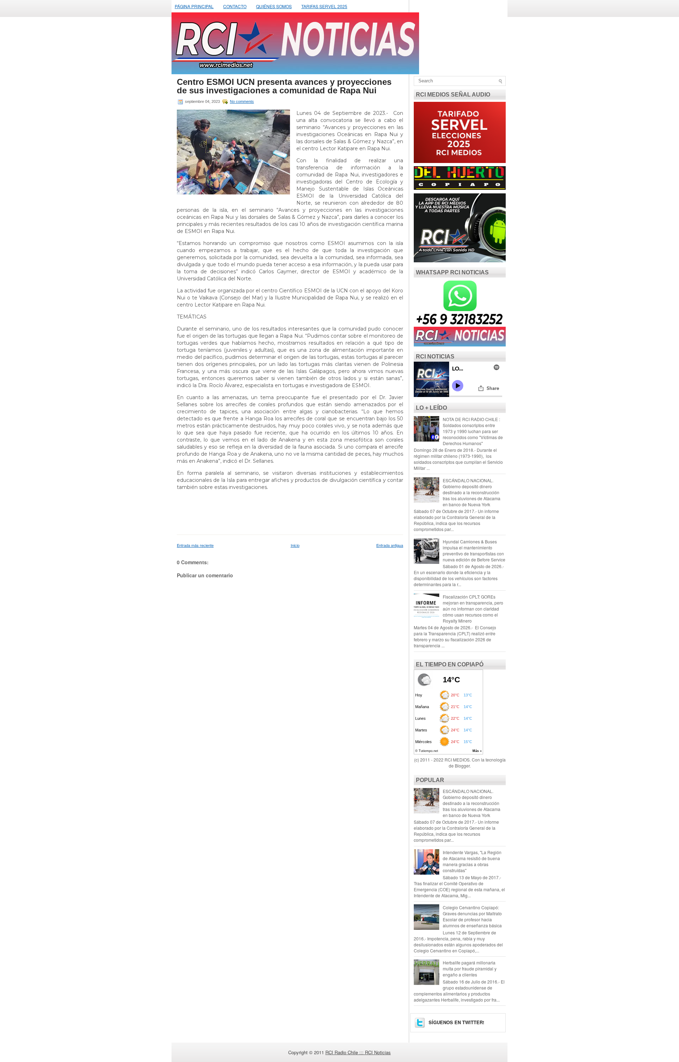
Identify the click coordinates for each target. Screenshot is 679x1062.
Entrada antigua (389, 545)
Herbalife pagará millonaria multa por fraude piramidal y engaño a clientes (470, 968)
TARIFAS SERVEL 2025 (324, 6)
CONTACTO (234, 6)
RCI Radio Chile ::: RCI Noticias (358, 1052)
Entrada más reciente (195, 545)
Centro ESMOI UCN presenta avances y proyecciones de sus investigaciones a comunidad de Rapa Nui (284, 86)
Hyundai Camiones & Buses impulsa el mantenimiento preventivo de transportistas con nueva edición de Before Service (474, 550)
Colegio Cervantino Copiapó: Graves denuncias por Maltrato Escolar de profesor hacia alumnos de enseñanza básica (472, 916)
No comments (242, 101)
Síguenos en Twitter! (455, 1022)
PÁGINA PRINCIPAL (194, 6)
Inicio (295, 545)
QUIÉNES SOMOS (274, 6)
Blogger (462, 766)
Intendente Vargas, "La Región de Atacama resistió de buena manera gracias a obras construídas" (472, 861)
